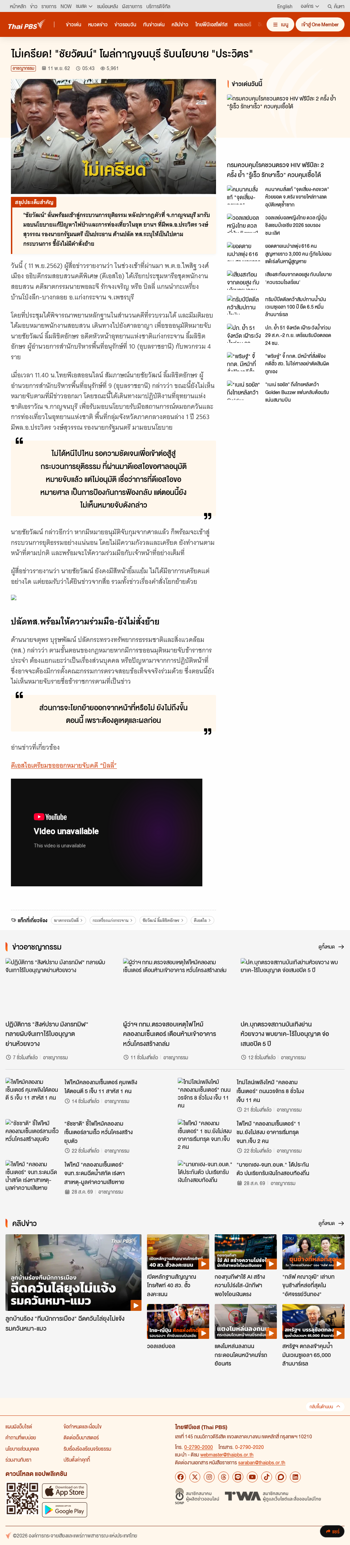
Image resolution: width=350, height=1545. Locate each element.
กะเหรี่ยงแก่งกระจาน (111, 920)
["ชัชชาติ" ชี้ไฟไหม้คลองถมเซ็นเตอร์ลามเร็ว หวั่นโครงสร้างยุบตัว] (32, 1134)
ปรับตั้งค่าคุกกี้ (77, 1459)
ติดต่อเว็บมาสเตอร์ (81, 1437)
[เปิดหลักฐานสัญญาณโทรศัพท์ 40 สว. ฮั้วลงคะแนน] (178, 1251)
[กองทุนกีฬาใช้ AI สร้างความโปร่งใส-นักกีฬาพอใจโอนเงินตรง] (246, 1251)
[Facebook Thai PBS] (180, 1477)
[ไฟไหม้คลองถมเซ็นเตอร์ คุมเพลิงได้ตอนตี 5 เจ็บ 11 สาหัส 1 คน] (32, 1093)
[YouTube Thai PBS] (252, 1477)
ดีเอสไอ (200, 920)
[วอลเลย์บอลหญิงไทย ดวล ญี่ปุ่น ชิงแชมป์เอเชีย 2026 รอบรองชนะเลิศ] (244, 223)
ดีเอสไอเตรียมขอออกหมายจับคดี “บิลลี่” (64, 765)
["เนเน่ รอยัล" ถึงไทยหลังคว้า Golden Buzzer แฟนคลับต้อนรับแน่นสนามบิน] (244, 390)
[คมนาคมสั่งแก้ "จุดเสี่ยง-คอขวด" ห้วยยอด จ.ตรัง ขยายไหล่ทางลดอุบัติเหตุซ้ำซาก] (244, 194)
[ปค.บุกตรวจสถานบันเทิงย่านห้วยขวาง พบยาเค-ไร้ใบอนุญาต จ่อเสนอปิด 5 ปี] (293, 987)
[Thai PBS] (27, 24)
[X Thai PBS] (194, 1477)
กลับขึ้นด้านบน (321, 1407)
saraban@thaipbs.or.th (261, 1462)
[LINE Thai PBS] (237, 1477)
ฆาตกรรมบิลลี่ (66, 920)
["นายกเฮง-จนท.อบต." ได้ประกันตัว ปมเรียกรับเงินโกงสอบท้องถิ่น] (205, 1175)
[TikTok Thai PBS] (266, 1477)
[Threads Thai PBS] (223, 1477)
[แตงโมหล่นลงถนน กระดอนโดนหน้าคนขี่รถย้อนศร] (246, 1321)
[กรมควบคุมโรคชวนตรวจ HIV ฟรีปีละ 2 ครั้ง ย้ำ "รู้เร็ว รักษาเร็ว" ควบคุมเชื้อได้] (283, 126)
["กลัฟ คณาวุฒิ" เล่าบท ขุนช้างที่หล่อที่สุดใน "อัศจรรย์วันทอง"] (313, 1251)
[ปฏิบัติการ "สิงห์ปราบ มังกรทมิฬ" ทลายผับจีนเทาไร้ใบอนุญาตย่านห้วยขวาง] (57, 987)
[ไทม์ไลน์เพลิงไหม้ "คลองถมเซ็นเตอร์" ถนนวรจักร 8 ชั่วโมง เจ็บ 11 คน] (205, 1093)
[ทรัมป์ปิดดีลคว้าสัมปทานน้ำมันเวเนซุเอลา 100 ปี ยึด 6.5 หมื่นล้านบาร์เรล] (244, 304)
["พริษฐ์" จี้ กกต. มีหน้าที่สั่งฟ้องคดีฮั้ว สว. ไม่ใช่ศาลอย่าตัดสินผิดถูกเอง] (244, 361)
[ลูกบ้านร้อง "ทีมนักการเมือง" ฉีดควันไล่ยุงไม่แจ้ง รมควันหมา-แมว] (73, 1272)
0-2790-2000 (198, 1446)
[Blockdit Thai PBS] (280, 1477)
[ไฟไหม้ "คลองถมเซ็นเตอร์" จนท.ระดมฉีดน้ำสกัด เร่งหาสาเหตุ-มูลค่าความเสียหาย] (32, 1175)
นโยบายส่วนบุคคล (22, 1448)
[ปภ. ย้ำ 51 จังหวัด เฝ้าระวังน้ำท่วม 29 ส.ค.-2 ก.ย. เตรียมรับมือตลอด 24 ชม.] (244, 333)
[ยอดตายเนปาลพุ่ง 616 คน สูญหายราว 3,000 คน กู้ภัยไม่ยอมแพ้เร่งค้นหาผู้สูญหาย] (244, 251)
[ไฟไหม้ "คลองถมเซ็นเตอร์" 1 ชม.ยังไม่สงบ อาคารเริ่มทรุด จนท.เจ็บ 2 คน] (205, 1134)
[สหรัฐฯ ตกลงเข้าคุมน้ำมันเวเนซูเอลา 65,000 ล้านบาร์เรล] (313, 1321)
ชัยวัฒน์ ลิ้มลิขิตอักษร (161, 920)
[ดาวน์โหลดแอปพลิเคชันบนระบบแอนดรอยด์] (64, 1509)
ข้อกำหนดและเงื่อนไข (83, 1426)
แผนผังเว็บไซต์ (18, 1426)
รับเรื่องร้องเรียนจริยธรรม (87, 1448)
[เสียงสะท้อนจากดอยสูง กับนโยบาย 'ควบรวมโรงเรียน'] (244, 280)
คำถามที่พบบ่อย (20, 1437)
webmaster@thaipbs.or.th (227, 1454)
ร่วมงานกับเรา (18, 1459)
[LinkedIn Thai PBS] (295, 1477)
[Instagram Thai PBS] (209, 1477)
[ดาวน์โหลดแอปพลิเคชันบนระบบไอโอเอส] (64, 1490)
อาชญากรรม (23, 68)
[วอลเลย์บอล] (178, 1321)
